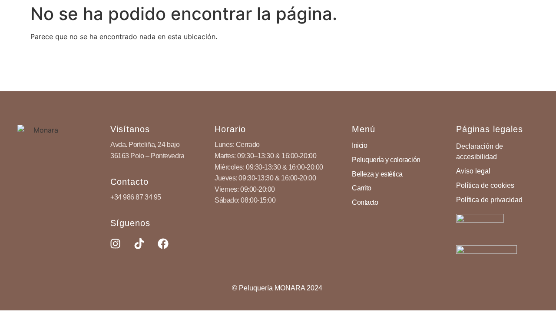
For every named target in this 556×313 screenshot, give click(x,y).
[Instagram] (115, 244)
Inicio (359, 145)
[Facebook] (163, 244)
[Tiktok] (139, 244)
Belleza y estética (377, 174)
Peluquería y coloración (386, 159)
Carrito (361, 188)
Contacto (365, 202)
